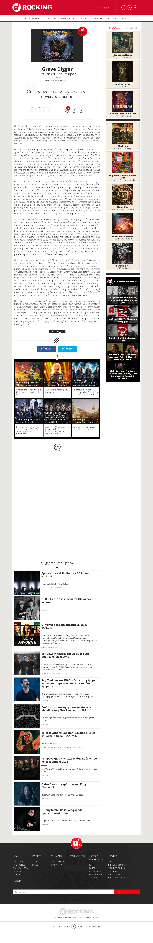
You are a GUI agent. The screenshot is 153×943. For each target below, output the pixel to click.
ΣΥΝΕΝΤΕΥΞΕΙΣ (68, 18)
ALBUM (35, 862)
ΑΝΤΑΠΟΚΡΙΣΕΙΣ (57, 862)
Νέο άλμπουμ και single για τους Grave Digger (28, 420)
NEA (15, 856)
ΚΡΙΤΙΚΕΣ (36, 18)
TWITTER (80, 926)
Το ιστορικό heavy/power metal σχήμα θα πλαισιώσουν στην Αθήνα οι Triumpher (85, 392)
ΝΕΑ (25, 18)
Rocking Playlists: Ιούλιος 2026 (123, 339)
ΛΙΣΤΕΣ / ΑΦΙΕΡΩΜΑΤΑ (92, 18)
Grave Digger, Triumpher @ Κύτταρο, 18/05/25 (56, 383)
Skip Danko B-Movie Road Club (122, 176)
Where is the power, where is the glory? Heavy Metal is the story (28, 392)
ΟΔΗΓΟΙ (92, 868)
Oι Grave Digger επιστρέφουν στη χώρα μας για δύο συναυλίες (84, 382)
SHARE (48, 349)
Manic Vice (123, 207)
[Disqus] (57, 478)
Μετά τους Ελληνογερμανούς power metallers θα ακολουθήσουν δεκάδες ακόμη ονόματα (57, 430)
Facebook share (74, 110)
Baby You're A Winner (123, 57)
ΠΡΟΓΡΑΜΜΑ (56, 865)
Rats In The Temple (123, 238)
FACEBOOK (73, 926)
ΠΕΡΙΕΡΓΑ (17, 871)
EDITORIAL (112, 862)
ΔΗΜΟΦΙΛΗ (131, 28)
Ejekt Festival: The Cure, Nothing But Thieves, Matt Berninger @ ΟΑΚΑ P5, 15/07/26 (122, 375)
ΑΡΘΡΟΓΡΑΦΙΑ (95, 871)
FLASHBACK (93, 878)
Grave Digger (57, 332)
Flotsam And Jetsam (122, 236)
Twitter (135, 7)
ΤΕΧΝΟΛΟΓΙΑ (18, 874)
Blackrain (123, 146)
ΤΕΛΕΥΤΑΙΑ (114, 28)
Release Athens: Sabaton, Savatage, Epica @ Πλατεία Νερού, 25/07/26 (122, 357)
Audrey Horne (122, 84)
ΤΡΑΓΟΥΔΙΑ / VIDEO (21, 868)
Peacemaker (122, 265)
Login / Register (102, 7)
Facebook (129, 7)
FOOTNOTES (113, 871)
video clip (27, 187)
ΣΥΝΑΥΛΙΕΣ (50, 18)
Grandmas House (123, 54)
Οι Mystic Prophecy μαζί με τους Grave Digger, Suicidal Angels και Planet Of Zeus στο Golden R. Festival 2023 (56, 417)
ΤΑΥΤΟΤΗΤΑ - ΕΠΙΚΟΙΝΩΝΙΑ (60, 926)
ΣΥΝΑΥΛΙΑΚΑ (18, 862)
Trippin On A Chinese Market (122, 180)
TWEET (69, 349)
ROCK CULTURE (114, 874)
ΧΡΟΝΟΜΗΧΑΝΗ (95, 874)
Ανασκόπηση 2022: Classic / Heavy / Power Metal (85, 420)
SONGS (35, 865)
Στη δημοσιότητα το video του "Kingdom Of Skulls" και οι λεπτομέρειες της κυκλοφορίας (28, 430)
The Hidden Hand (122, 115)
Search (123, 7)
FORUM (126, 18)
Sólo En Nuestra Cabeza (123, 209)
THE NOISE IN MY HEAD (117, 865)
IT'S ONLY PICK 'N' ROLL (117, 868)
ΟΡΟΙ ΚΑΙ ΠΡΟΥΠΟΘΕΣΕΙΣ (93, 926)
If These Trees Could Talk (122, 113)
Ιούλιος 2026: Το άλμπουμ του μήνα (123, 320)
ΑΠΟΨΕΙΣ (113, 18)
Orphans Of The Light (123, 148)
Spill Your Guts (123, 268)
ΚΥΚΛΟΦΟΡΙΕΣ (19, 865)
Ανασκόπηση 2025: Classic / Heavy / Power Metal (28, 383)
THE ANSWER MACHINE (117, 878)
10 (90, 865)
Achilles (122, 86)
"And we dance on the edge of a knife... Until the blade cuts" (84, 429)
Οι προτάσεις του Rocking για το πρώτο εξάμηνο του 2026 (122, 300)
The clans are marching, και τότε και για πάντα (56, 391)
